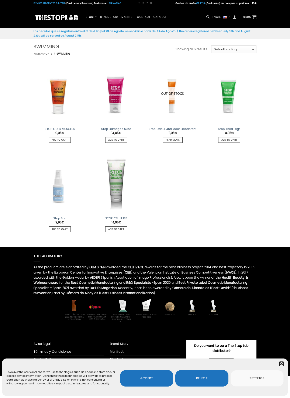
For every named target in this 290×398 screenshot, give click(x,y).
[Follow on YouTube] (151, 3)
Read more (173, 139)
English (218, 17)
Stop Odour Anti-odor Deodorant (173, 129)
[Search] (208, 17)
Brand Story (109, 17)
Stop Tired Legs (229, 129)
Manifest (127, 17)
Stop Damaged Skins (116, 129)
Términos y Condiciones (53, 351)
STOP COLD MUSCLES (60, 129)
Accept (146, 378)
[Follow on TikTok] (147, 3)
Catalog (159, 17)
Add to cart (60, 139)
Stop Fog (59, 218)
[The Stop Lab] (56, 17)
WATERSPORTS (43, 53)
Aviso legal (42, 344)
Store (90, 17)
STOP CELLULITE (116, 218)
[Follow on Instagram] (143, 3)
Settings (257, 378)
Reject (202, 378)
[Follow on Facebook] (139, 3)
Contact (143, 17)
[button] (281, 364)
